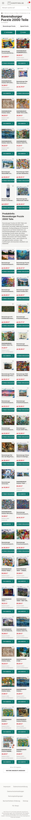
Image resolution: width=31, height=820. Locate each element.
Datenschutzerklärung (20, 786)
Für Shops (15, 806)
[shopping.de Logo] (16, 3)
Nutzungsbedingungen (15, 796)
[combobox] (15, 8)
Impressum (7, 786)
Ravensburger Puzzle (9, 26)
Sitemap (25, 801)
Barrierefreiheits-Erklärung (11, 801)
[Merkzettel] (28, 3)
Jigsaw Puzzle (24, 26)
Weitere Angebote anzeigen (15, 770)
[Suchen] (28, 8)
